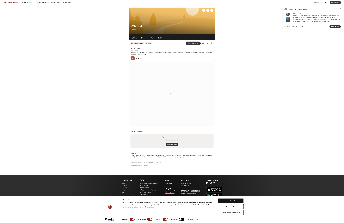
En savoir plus (329, 21)
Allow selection (231, 207)
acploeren (139, 58)
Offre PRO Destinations (146, 192)
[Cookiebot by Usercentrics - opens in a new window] (110, 219)
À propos (124, 187)
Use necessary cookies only (231, 212)
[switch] (149, 219)
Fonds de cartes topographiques (149, 183)
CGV (182, 196)
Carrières (124, 185)
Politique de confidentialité (188, 193)
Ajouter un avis (172, 144)
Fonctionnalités (55, 2)
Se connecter (335, 2)
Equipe (123, 183)
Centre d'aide (168, 183)
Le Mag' (124, 192)
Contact (124, 190)
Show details (191, 219)
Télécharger (194, 43)
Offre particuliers (144, 187)
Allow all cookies (231, 201)
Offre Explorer (67, 2)
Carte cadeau (144, 194)
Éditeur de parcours (27, 2)
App (325, 2)
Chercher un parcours (42, 2)
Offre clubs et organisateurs (148, 190)
